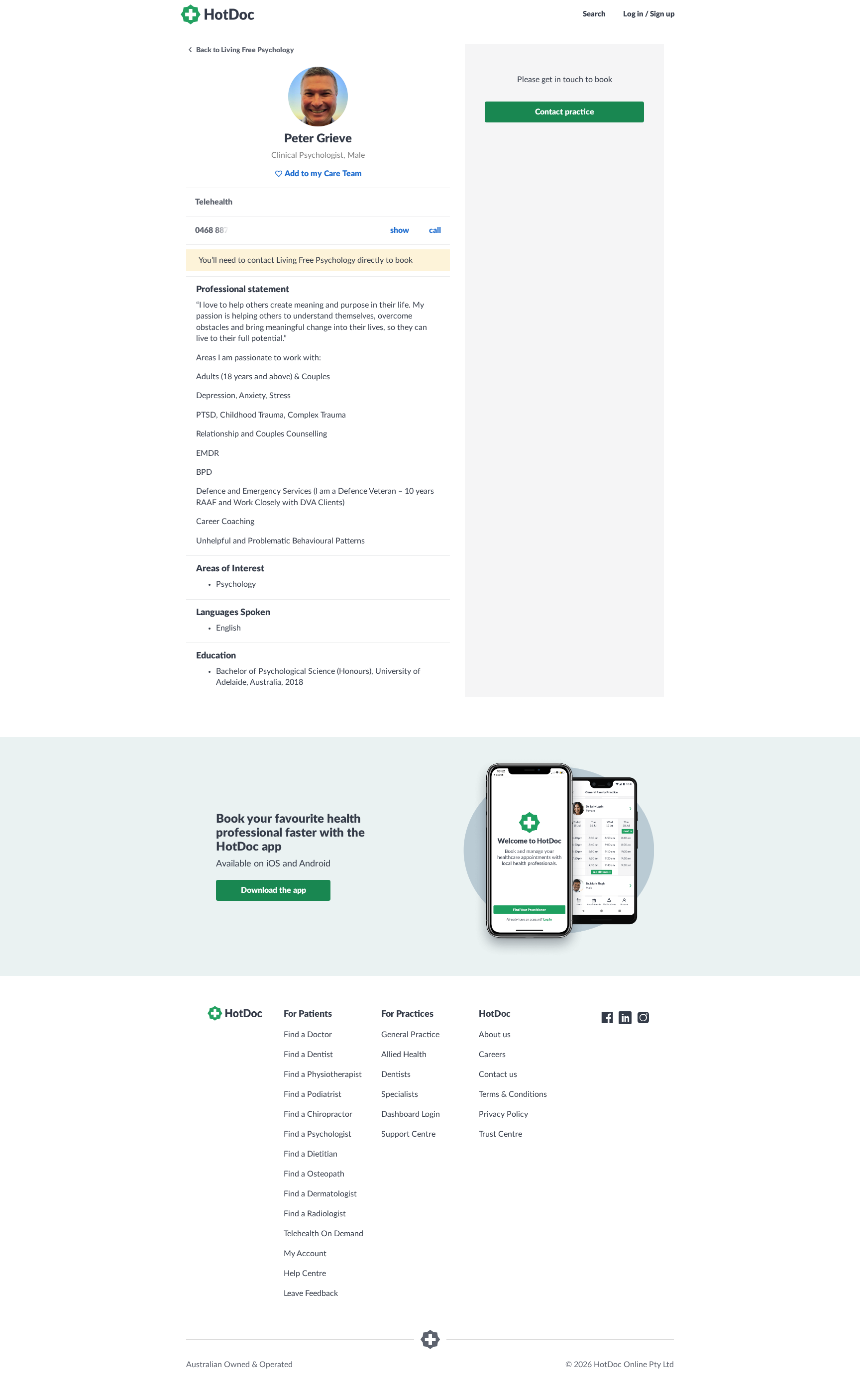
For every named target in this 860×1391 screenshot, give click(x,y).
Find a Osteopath (314, 1174)
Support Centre (408, 1134)
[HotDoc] (217, 14)
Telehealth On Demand (323, 1234)
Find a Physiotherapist (323, 1074)
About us (495, 1035)
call (435, 230)
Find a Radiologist (315, 1214)
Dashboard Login (410, 1114)
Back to (244, 50)
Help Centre (305, 1274)
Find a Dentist (308, 1055)
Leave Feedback (311, 1293)
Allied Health (404, 1055)
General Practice (410, 1035)
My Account (305, 1254)
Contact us (498, 1074)
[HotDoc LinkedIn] (625, 1017)
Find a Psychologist (317, 1134)
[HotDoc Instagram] (643, 1017)
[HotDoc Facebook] (607, 1017)
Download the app (273, 890)
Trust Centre (500, 1134)
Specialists (399, 1094)
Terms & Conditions (513, 1094)
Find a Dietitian (310, 1154)
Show (399, 230)
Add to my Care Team (323, 174)
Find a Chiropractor (318, 1114)
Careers (492, 1055)
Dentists (396, 1074)
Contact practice (564, 112)
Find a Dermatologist (320, 1194)
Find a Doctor (308, 1035)
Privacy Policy (503, 1114)
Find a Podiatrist (312, 1094)
